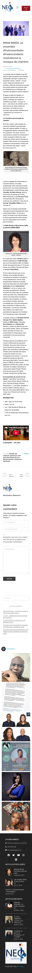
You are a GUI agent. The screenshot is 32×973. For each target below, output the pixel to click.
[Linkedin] (16, 859)
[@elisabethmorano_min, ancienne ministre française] (16, 786)
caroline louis (13, 455)
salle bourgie (6, 461)
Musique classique (8, 459)
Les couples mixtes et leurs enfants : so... (20, 881)
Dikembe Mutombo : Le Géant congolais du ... (19, 905)
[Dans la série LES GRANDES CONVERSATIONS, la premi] (16, 756)
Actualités (21, 70)
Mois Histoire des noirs (13, 457)
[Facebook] (8, 855)
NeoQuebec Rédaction (14, 68)
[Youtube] (18, 855)
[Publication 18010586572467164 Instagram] (16, 697)
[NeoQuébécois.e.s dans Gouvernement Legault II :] (16, 727)
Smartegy (20, 966)
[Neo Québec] (7, 7)
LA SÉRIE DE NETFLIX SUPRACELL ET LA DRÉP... (19, 934)
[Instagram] (23, 855)
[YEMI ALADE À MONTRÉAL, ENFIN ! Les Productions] (16, 816)
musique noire (18, 459)
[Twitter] (13, 855)
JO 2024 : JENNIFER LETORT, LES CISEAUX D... (18, 919)
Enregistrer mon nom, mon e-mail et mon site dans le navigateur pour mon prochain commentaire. (15, 539)
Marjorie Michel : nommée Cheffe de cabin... (20, 871)
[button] (26, 8)
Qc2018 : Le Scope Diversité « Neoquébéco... (14, 890)
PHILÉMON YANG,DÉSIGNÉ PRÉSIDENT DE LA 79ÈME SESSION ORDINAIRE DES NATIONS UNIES (16, 631)
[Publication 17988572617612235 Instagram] (16, 667)
